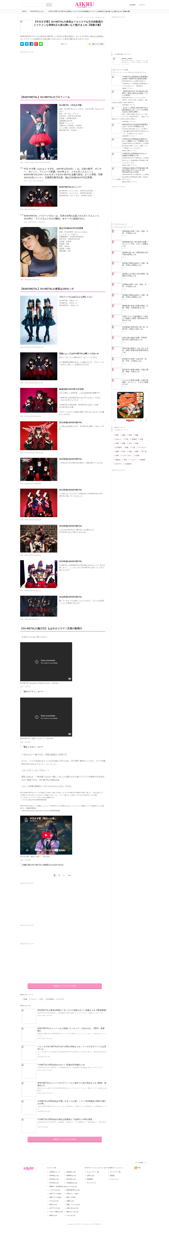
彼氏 (117, 435)
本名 (125, 460)
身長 (25, 999)
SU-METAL (50, 999)
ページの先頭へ (139, 1162)
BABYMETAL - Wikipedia (36, 222)
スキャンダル (126, 455)
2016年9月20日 (41, 800)
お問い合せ (90, 1175)
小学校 (137, 455)
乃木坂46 (119, 447)
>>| (69, 875)
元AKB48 (128, 464)
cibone (39, 1127)
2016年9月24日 (55, 811)
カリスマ (61, 999)
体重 (123, 443)
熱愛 (117, 451)
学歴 (130, 451)
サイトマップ (91, 1183)
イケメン (34, 999)
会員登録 (132, 5)
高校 (136, 435)
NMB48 (142, 460)
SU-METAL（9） (100, 17)
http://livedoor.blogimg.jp (33, 416)
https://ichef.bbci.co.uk (32, 209)
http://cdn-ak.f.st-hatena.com (34, 347)
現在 (130, 435)
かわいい (119, 439)
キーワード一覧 (115, 1172)
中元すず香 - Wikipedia (36, 181)
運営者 (112, 1175)
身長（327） (80, 17)
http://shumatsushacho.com (34, 383)
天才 (41, 999)
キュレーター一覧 (93, 1172)
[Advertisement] (43, 70)
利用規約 (90, 1179)
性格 (136, 443)
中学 (123, 451)
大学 (130, 443)
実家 (136, 451)
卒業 (117, 455)
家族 (126, 447)
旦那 (141, 439)
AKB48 (134, 439)
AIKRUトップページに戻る (64, 986)
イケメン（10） (89, 17)
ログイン (142, 5)
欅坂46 (118, 460)
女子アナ (119, 464)
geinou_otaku (41, 1015)
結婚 (123, 435)
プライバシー (114, 1179)
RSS (139, 1168)
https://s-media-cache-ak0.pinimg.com (37, 162)
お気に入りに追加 (97, 44)
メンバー (133, 460)
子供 (126, 439)
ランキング (142, 447)
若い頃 (144, 451)
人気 (133, 447)
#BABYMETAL (31, 808)
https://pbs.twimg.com (32, 279)
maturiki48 (40, 1056)
